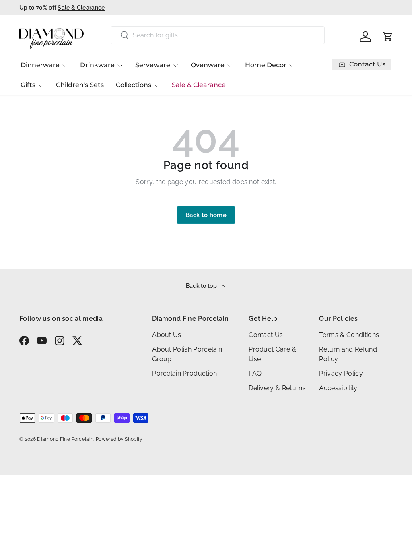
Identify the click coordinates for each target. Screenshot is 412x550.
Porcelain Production (184, 373)
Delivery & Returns (277, 388)
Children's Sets (80, 85)
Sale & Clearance (199, 85)
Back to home (206, 214)
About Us (166, 335)
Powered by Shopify (119, 439)
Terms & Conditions (349, 335)
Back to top (202, 286)
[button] (388, 36)
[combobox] (217, 35)
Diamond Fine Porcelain (65, 439)
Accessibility (338, 388)
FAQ (255, 373)
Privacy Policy (341, 373)
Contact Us (266, 335)
